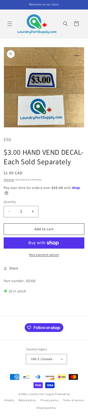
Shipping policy (46, 407)
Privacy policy (50, 400)
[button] (9, 23)
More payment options (44, 254)
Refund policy (27, 400)
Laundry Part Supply (41, 394)
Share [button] (13, 268)
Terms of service (73, 400)
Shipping (9, 179)
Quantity (10, 202)
